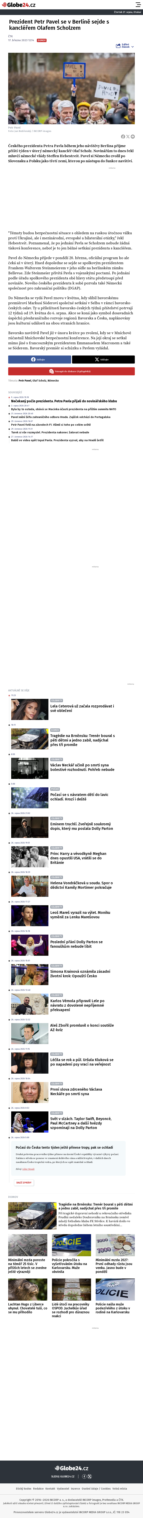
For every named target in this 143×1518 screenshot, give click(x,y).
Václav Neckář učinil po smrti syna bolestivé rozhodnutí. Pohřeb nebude (82, 767)
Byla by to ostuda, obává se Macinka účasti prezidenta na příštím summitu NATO (63, 409)
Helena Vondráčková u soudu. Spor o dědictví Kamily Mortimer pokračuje (81, 885)
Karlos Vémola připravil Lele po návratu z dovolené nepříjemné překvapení (77, 1005)
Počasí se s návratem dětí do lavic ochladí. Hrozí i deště (79, 796)
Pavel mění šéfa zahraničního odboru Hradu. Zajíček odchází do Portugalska (60, 417)
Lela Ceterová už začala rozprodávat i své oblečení (82, 708)
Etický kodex (23, 1488)
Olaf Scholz (39, 380)
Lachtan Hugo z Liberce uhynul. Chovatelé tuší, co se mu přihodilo (27, 1308)
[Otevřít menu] (138, 4)
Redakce (38, 1488)
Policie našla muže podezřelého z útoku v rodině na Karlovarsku (113, 1308)
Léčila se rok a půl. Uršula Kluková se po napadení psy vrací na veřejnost (81, 1062)
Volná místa (119, 1488)
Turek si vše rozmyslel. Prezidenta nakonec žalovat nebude (50, 432)
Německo (53, 380)
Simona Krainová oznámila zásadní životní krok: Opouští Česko (80, 973)
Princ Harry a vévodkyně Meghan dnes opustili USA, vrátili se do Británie (78, 858)
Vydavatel (63, 1488)
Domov (13, 1197)
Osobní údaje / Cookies (96, 1488)
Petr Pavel (25, 380)
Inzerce (75, 1488)
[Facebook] (123, 137)
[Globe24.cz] (18, 4)
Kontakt (50, 1488)
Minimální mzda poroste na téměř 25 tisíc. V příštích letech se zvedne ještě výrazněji (27, 1266)
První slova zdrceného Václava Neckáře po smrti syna (76, 1091)
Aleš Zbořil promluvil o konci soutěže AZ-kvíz (82, 1027)
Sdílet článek (125, 45)
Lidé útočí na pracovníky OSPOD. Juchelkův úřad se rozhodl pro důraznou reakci (70, 1310)
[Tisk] (133, 137)
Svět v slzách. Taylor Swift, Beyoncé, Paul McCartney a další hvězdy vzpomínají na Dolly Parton (80, 1123)
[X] (128, 137)
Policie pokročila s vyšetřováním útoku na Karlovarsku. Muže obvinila (69, 1266)
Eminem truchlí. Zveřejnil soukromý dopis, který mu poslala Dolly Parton (81, 826)
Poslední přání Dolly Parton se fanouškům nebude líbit (76, 944)
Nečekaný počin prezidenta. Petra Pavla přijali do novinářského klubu (64, 401)
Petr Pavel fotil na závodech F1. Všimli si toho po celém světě (51, 424)
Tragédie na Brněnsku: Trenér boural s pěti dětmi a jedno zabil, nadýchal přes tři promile (82, 740)
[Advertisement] (71, 197)
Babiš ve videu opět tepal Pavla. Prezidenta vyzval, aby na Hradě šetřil (57, 440)
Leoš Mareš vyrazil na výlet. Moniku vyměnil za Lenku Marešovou (80, 914)
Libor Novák (28, 1169)
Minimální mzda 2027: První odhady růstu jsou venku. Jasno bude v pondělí (114, 1266)
